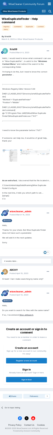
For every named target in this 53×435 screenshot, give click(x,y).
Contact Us (29, 425)
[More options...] (48, 51)
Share (13, 396)
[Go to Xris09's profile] (5, 51)
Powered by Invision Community (26, 431)
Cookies (41, 425)
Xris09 (8, 36)
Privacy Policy (14, 425)
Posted (19, 52)
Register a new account (26, 360)
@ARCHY (7, 301)
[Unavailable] (26, 158)
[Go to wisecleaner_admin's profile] (5, 213)
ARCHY (14, 269)
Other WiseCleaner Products (30, 39)
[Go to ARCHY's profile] (5, 272)
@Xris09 (7, 221)
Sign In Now (26, 379)
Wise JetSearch (26, 315)
